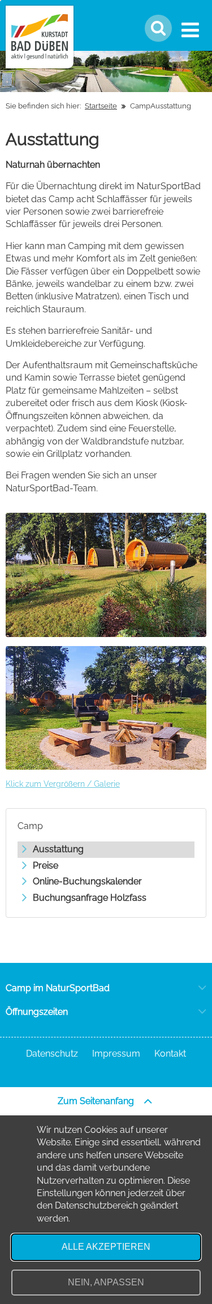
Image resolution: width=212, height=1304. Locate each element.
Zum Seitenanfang (97, 1101)
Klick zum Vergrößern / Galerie (63, 783)
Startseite (101, 106)
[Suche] (158, 28)
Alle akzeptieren (106, 1246)
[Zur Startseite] (39, 37)
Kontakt (170, 1053)
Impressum (116, 1053)
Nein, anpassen (106, 1282)
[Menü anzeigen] (192, 30)
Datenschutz (52, 1053)
